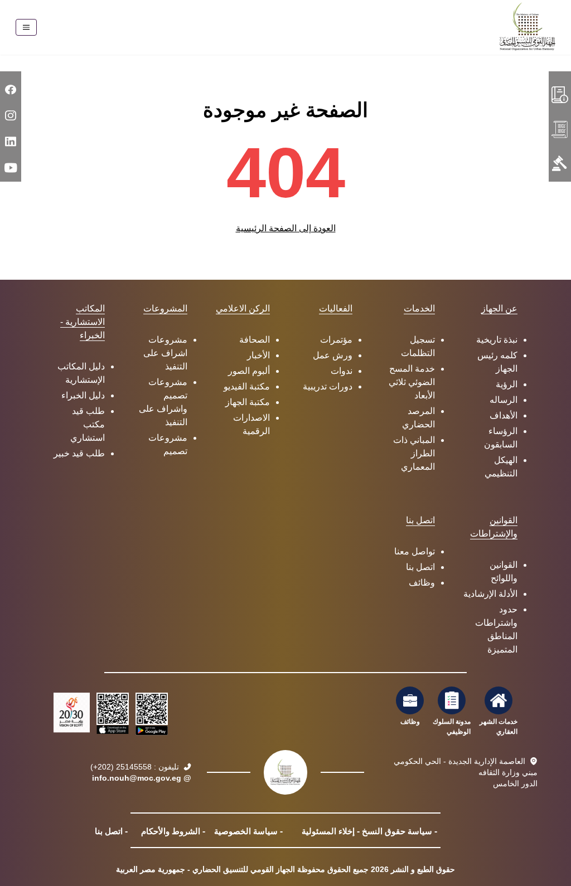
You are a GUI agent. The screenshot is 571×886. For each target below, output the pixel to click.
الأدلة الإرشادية (490, 593)
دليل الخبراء (83, 395)
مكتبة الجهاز (247, 402)
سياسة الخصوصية (246, 831)
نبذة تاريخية (496, 339)
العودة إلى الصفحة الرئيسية (286, 228)
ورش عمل (332, 355)
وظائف (422, 582)
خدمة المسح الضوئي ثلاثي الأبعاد (412, 382)
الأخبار (258, 355)
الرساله (503, 400)
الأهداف (503, 415)
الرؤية (506, 384)
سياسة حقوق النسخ (397, 831)
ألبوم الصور (249, 371)
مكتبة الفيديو (247, 386)
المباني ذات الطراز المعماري (414, 453)
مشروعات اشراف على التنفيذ (165, 353)
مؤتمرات (336, 339)
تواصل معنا (414, 551)
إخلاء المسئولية (328, 831)
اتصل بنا (420, 567)
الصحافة (254, 339)
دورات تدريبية (327, 386)
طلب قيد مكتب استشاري (87, 424)
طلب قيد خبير (79, 453)
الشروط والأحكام (170, 831)
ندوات (341, 371)
